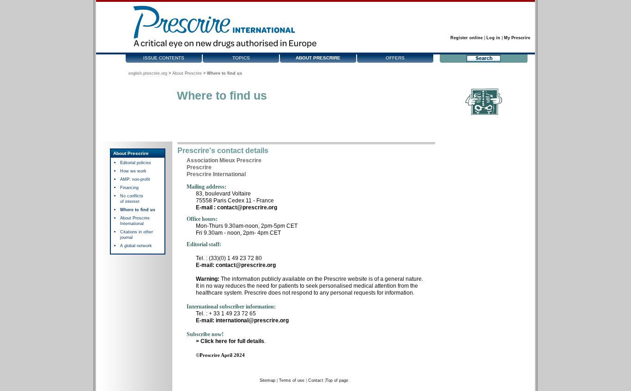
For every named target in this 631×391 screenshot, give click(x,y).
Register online (466, 38)
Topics (241, 57)
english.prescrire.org (147, 73)
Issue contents (163, 57)
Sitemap (267, 380)
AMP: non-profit (135, 179)
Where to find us (137, 209)
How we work (133, 171)
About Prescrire (318, 57)
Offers (395, 57)
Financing (129, 187)
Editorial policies (135, 162)
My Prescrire (517, 38)
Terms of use (291, 380)
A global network (136, 245)
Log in (493, 38)
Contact (315, 380)
